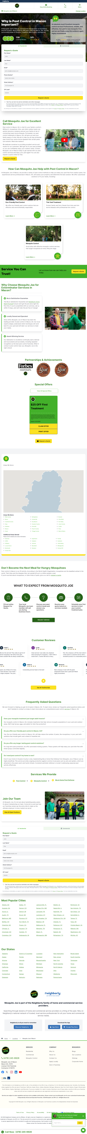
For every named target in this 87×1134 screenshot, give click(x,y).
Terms (52, 105)
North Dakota (57, 967)
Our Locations (76, 1055)
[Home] (2, 1038)
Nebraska (39, 977)
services (67, 709)
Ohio (54, 970)
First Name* (7, 53)
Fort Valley (60, 521)
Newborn (34, 548)
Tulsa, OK (73, 922)
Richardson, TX (58, 935)
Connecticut (6, 974)
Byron (6, 519)
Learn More (10, 216)
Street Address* (8, 82)
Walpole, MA (75, 928)
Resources (76, 1047)
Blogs (74, 1051)
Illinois (21, 964)
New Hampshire (58, 953)
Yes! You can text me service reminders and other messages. (23, 102)
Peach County (35, 528)
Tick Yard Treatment (53, 202)
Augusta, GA (6, 908)
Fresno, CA (22, 925)
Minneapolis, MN (41, 935)
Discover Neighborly (22, 1027)
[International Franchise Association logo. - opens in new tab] (4, 1078)
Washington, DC (76, 932)
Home (6, 1038)
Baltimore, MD (6, 918)
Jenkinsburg (60, 543)
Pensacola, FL (57, 928)
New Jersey (57, 957)
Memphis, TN (40, 928)
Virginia (73, 970)
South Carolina (75, 957)
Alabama (5, 953)
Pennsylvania (57, 977)
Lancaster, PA (40, 911)
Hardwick (60, 541)
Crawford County (9, 521)
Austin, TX (5, 915)
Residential (23, 46)
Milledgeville (61, 545)
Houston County (36, 524)
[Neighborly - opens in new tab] (53, 994)
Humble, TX (23, 932)
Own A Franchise (54, 1065)
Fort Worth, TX (24, 922)
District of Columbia (25, 953)
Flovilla (59, 538)
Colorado (5, 970)
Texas (72, 964)
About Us (52, 1055)
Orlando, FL (57, 922)
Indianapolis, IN (24, 935)
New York (56, 960)
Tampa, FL (74, 918)
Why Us (51, 1051)
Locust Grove (8, 545)
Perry (59, 528)
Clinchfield (61, 519)
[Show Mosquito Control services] (48, 781)
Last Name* (7, 60)
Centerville (34, 519)
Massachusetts (41, 960)
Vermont (73, 967)
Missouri (39, 974)
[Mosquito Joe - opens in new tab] (34, 994)
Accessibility (40, 1112)
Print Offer (44, 431)
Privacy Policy (59, 105)
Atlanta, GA (5, 905)
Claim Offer (43, 426)
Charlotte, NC (6, 925)
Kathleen (7, 526)
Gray (6, 524)
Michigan (39, 964)
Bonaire (60, 517)
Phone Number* (8, 75)
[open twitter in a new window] (7, 1073)
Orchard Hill (60, 548)
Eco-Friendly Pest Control (15, 202)
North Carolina (58, 964)
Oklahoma (56, 974)
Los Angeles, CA (41, 918)
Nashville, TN (57, 911)
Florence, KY (23, 918)
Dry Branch (34, 521)
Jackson (34, 543)
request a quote (56, 575)
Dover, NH (22, 915)
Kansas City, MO (41, 908)
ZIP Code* (7, 89)
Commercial (65, 46)
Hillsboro (7, 543)
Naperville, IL (57, 908)
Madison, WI (40, 922)
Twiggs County (35, 531)
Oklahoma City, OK (59, 918)
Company (52, 1047)
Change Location (81, 11)
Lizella (60, 526)
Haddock (34, 541)
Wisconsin (74, 974)
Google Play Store (72, 1027)
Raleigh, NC (57, 932)
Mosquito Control (32, 243)
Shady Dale (8, 550)
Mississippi (39, 970)
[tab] (22, 45)
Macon (6, 528)
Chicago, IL (5, 928)
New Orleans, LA (58, 915)
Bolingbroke (35, 517)
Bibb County (8, 517)
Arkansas (5, 964)
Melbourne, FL (40, 925)
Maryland (39, 957)
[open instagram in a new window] (11, 1073)
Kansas (21, 974)
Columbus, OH (6, 935)
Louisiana (39, 953)
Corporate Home (77, 1061)
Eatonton (7, 538)
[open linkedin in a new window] (16, 1073)
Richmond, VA (75, 905)
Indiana (21, 967)
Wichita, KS (74, 935)
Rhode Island (75, 953)
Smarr (6, 531)
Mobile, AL (56, 905)
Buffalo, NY (5, 922)
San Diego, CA (75, 911)
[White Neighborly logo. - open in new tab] (5, 1)
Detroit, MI (22, 911)
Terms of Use (20, 1112)
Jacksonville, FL (41, 905)
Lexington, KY (40, 915)
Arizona (4, 960)
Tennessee (74, 960)
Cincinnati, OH (6, 932)
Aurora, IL (5, 911)
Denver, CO (23, 908)
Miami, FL (39, 932)
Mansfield (34, 545)
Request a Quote (43, 98)
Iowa (20, 970)
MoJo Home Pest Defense (64, 780)
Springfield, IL (75, 915)
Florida (21, 957)
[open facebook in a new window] (2, 1073)
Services (29, 1047)
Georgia (21, 960)
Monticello (7, 548)
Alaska (4, 957)
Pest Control (20, 781)
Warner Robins (61, 531)
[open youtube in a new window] (20, 1073)
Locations (15, 1038)
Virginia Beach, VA (76, 925)
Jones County (61, 524)
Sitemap (74, 1058)
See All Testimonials (43, 687)
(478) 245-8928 (11, 1058)
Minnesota (39, 967)
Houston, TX (23, 928)
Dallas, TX (22, 905)
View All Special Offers (44, 391)
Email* (6, 67)
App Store (55, 1027)
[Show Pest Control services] (27, 781)
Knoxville (34, 526)
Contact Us (53, 1058)
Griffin (6, 541)
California (5, 967)
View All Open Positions (12, 812)
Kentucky (22, 977)
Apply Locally (53, 1061)
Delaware (5, 977)
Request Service (43, 620)
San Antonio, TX (76, 908)
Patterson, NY (57, 925)
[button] (38, 11)
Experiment (34, 538)
